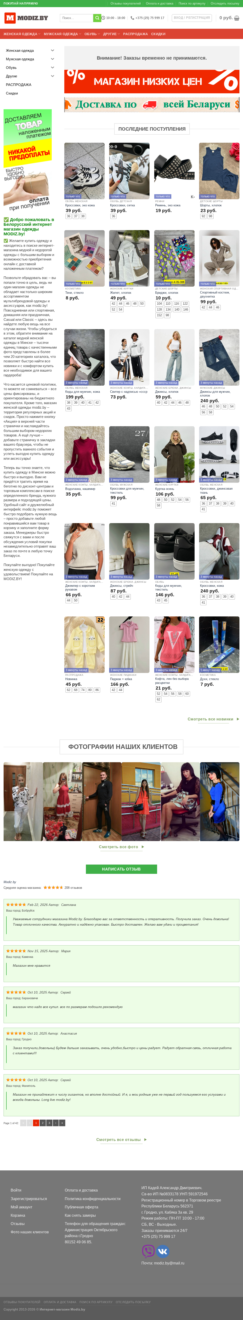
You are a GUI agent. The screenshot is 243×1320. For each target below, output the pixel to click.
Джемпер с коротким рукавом (80, 587)
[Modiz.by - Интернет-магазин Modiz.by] (27, 17)
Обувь (90, 34)
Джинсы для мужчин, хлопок (215, 393)
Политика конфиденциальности (93, 1199)
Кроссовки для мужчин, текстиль (127, 490)
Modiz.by (10, 882)
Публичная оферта (81, 1207)
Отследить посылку (225, 3)
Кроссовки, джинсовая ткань (216, 490)
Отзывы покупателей (126, 3)
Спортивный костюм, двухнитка (215, 294)
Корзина (18, 1215)
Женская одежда (20, 34)
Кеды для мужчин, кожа (82, 391)
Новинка (71, 679)
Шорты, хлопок (211, 205)
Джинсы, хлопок (166, 391)
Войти (16, 1190)
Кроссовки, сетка (122, 205)
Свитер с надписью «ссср (128, 391)
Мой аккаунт (21, 1207)
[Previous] (14, 801)
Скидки (158, 34)
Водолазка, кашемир (80, 489)
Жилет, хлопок (120, 292)
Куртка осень (164, 489)
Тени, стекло (74, 292)
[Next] (228, 801)
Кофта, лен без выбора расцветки (172, 681)
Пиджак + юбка (121, 679)
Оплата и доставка (159, 3)
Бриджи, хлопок (166, 292)
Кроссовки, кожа (212, 585)
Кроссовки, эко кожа (80, 205)
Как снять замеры (80, 1215)
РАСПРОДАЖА (135, 34)
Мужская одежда (61, 34)
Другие (110, 34)
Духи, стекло (209, 679)
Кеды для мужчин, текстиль (168, 587)
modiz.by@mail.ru (169, 1263)
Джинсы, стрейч (121, 585)
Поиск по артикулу (192, 3)
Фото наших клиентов (30, 1232)
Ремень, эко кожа (167, 205)
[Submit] (97, 18)
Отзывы (18, 1224)
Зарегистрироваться (29, 1199)
